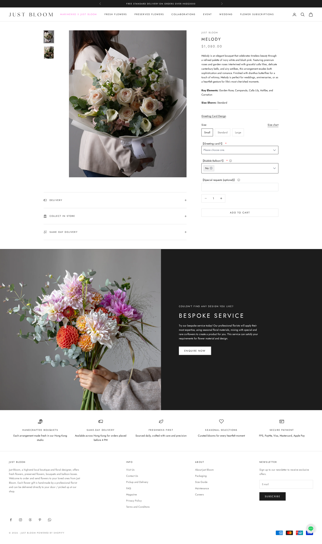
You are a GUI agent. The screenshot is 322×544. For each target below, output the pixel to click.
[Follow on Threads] (30, 520)
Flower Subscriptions (257, 14)
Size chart (273, 125)
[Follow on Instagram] (20, 520)
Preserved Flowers (149, 14)
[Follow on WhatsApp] (49, 520)
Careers (199, 494)
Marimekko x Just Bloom (78, 14)
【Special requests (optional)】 (218, 180)
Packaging (201, 476)
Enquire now (195, 351)
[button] (310, 528)
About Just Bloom (204, 470)
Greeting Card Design (213, 116)
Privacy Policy (134, 500)
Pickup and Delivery (137, 482)
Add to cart (240, 212)
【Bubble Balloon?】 (213, 161)
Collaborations (183, 14)
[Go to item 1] (49, 36)
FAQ (128, 488)
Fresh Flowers (116, 14)
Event (207, 14)
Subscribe (272, 496)
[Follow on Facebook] (11, 520)
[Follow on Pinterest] (40, 520)
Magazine (131, 494)
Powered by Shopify (51, 532)
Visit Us (130, 470)
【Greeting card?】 (212, 143)
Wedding (226, 14)
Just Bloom (209, 32)
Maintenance (202, 488)
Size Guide (201, 482)
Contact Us (132, 476)
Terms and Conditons (138, 507)
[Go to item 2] (49, 52)
